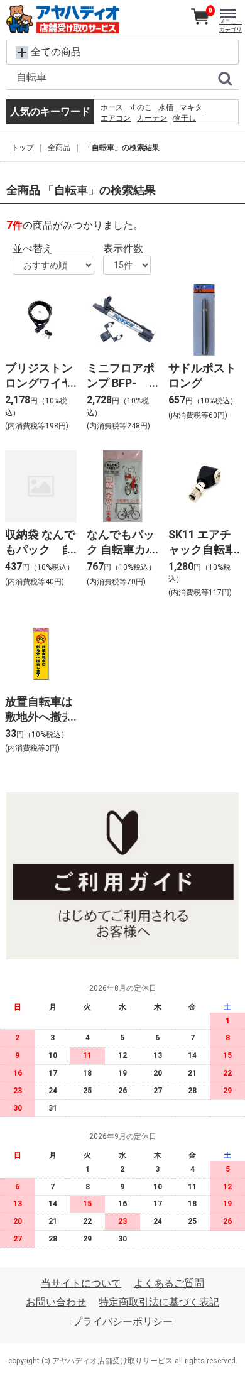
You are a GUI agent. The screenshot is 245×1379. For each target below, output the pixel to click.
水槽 (165, 107)
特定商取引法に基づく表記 (159, 1302)
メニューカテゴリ (230, 25)
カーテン (152, 118)
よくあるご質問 (169, 1283)
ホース (112, 107)
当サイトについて (81, 1283)
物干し (184, 118)
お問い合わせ (56, 1302)
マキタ (191, 107)
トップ (22, 147)
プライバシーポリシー (122, 1321)
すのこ (140, 107)
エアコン (116, 118)
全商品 (59, 147)
